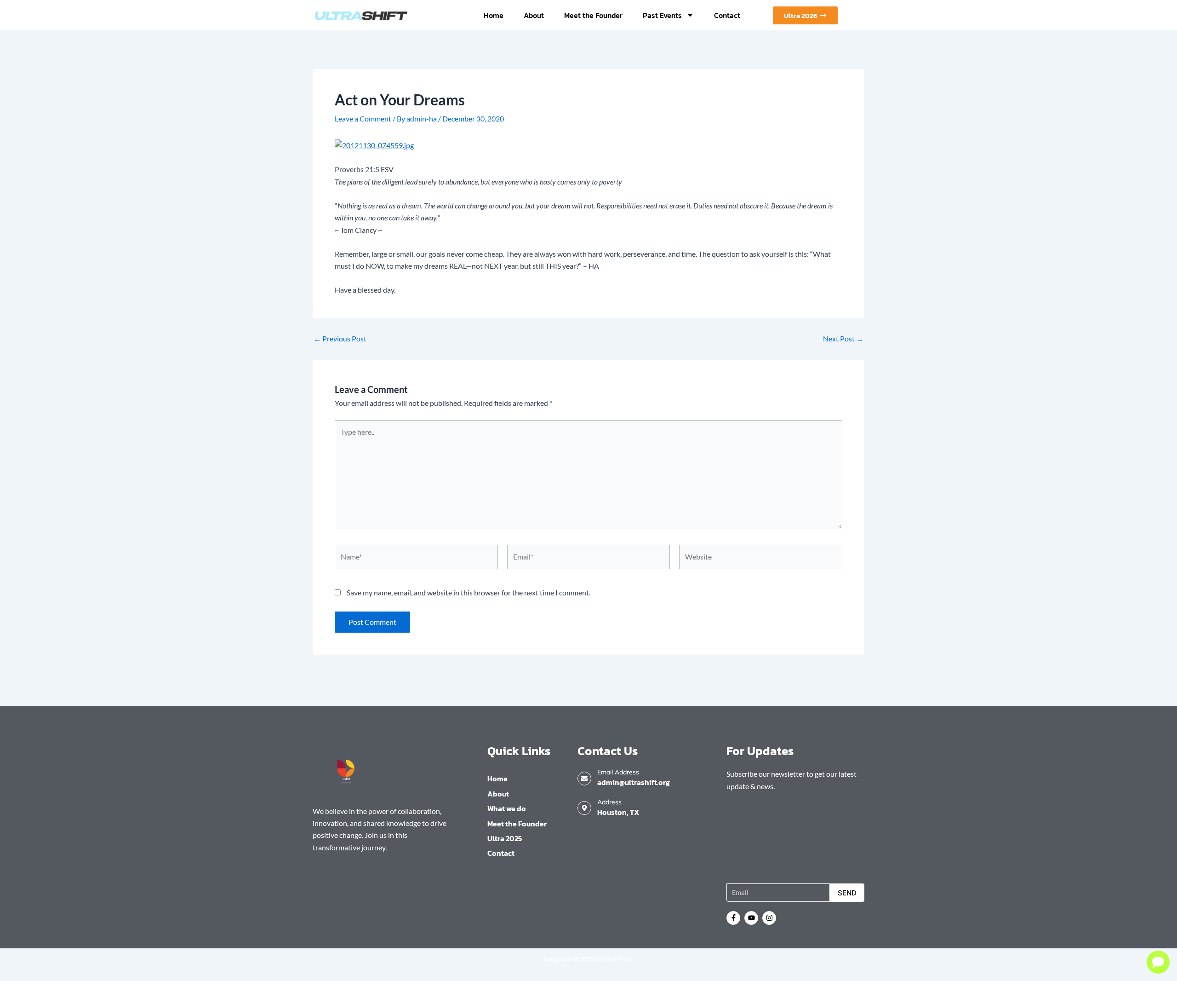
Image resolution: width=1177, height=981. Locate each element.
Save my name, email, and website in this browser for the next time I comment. (468, 592)
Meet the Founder (593, 15)
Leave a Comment (363, 118)
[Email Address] (584, 778)
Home (493, 15)
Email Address (618, 772)
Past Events (662, 15)
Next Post (843, 338)
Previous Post (340, 338)
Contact (727, 15)
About (534, 15)
